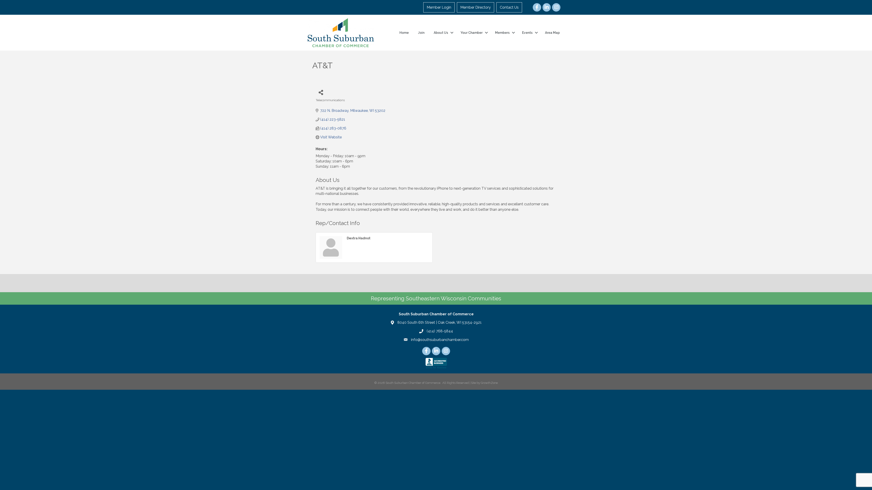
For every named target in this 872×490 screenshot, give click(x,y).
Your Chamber (472, 32)
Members (502, 32)
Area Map (552, 32)
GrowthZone (489, 383)
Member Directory (475, 7)
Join (421, 32)
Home (404, 32)
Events (527, 32)
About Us (441, 32)
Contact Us (509, 7)
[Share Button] (321, 92)
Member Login (439, 7)
